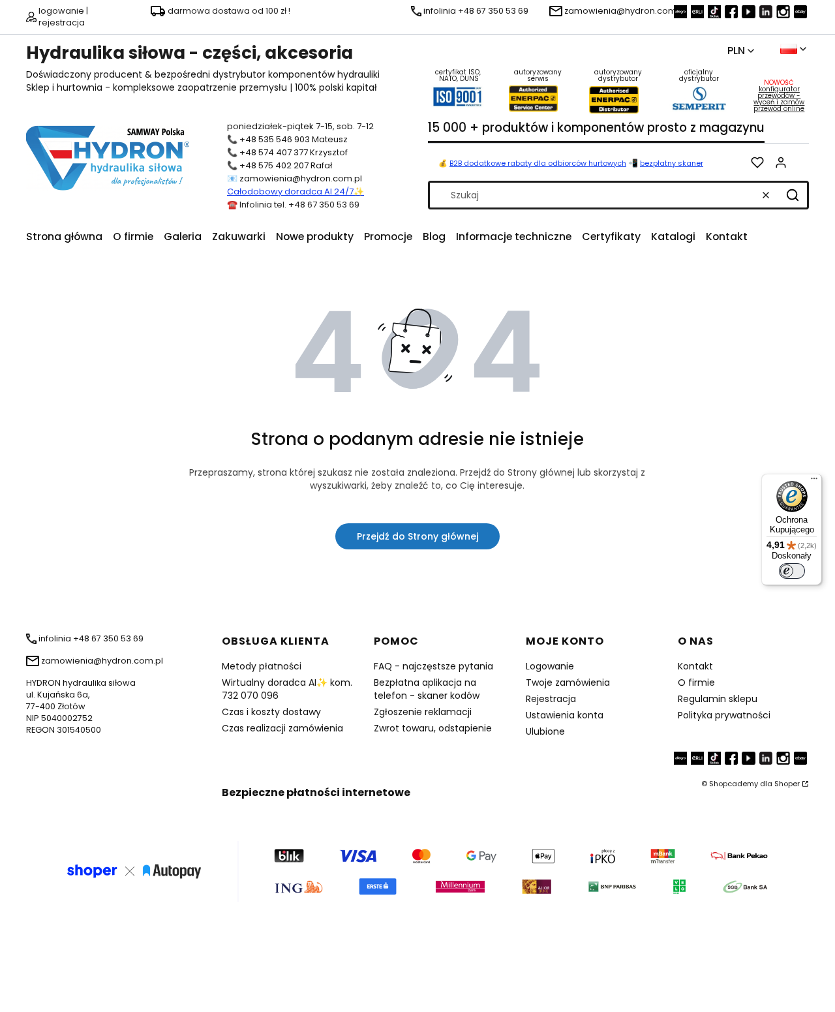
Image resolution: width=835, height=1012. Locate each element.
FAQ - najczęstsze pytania (433, 666)
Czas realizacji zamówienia (282, 728)
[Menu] (814, 481)
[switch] (792, 571)
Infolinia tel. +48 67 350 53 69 (299, 204)
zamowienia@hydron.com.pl (300, 178)
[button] (792, 195)
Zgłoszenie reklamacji (423, 711)
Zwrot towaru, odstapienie (433, 728)
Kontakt (695, 666)
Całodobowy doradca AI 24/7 (290, 191)
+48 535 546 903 (274, 139)
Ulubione (545, 731)
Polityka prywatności (724, 715)
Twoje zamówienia (568, 682)
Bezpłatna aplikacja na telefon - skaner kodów (426, 689)
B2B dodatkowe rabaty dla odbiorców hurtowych (537, 163)
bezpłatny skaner (671, 163)
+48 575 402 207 (274, 165)
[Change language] (793, 48)
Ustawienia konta (564, 715)
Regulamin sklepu (717, 698)
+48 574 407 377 (273, 152)
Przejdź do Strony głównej (417, 536)
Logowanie (550, 666)
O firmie (696, 682)
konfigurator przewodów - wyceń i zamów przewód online (778, 99)
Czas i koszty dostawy (271, 711)
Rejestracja (551, 698)
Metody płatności (261, 666)
